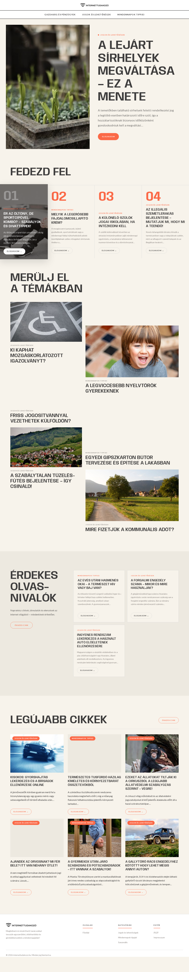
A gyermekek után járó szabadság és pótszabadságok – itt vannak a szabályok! (94, 865)
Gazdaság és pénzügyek (60, 14)
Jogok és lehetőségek (96, 14)
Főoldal (86, 932)
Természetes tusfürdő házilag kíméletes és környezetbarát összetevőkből (94, 781)
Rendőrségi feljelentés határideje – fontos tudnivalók (98, 584)
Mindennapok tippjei (130, 14)
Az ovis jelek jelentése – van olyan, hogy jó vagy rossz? (98, 638)
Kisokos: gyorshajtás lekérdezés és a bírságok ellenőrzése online (31, 781)
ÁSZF (156, 932)
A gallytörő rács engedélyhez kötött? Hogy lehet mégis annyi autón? (151, 865)
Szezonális (123, 942)
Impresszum (159, 937)
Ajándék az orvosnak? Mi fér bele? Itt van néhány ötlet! (35, 863)
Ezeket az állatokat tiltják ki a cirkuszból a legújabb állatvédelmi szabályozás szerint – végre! (150, 783)
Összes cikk (21, 625)
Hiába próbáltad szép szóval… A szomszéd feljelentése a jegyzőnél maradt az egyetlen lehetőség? (149, 588)
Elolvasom (108, 136)
